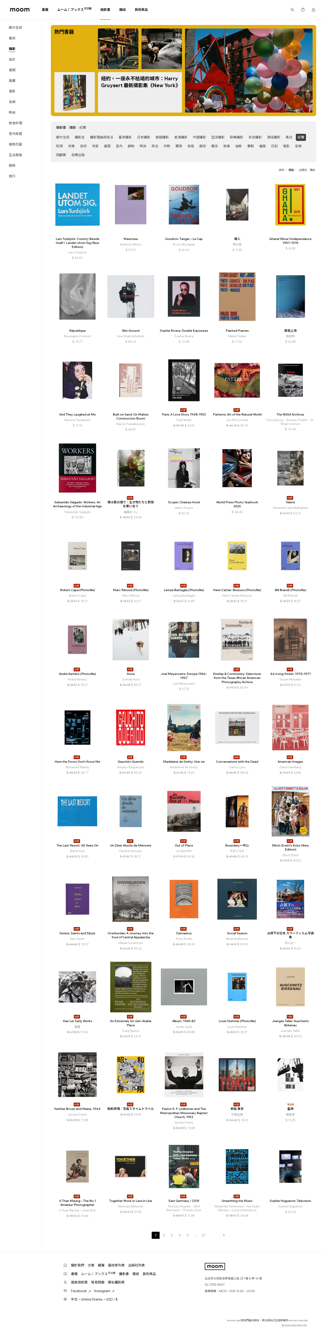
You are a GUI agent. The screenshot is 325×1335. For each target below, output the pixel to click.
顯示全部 (15, 27)
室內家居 (15, 134)
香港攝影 (180, 137)
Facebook (79, 1291)
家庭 (190, 146)
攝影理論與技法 (101, 137)
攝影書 (105, 10)
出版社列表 (136, 1265)
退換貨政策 (79, 1282)
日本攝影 (143, 137)
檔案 (262, 146)
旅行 (12, 176)
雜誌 (122, 10)
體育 (179, 146)
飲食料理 (15, 123)
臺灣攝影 (125, 137)
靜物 (131, 146)
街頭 (59, 146)
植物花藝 (15, 144)
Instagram (102, 1291)
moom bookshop (19, 9)
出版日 (303, 170)
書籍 (45, 10)
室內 (119, 146)
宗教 (167, 146)
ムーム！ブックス (74, 9)
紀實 (301, 137)
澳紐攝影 (273, 137)
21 (203, 1235)
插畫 (12, 81)
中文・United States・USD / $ (94, 1299)
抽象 (238, 146)
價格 (312, 170)
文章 (91, 1265)
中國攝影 (199, 137)
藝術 (12, 38)
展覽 (101, 1265)
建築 (12, 70)
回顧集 (61, 155)
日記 (274, 146)
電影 (12, 91)
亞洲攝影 (218, 137)
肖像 (71, 146)
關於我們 (77, 1265)
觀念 (214, 146)
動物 (12, 165)
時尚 (12, 112)
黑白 (289, 137)
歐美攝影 (236, 137)
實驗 (250, 146)
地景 (95, 146)
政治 (155, 146)
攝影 (12, 49)
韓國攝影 (162, 137)
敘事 (226, 146)
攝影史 (80, 137)
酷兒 (202, 146)
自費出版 (78, 155)
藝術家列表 (116, 1265)
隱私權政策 (116, 1282)
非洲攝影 (255, 137)
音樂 (12, 102)
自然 (83, 146)
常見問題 (97, 1282)
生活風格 (15, 155)
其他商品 (141, 10)
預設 (291, 170)
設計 (12, 59)
